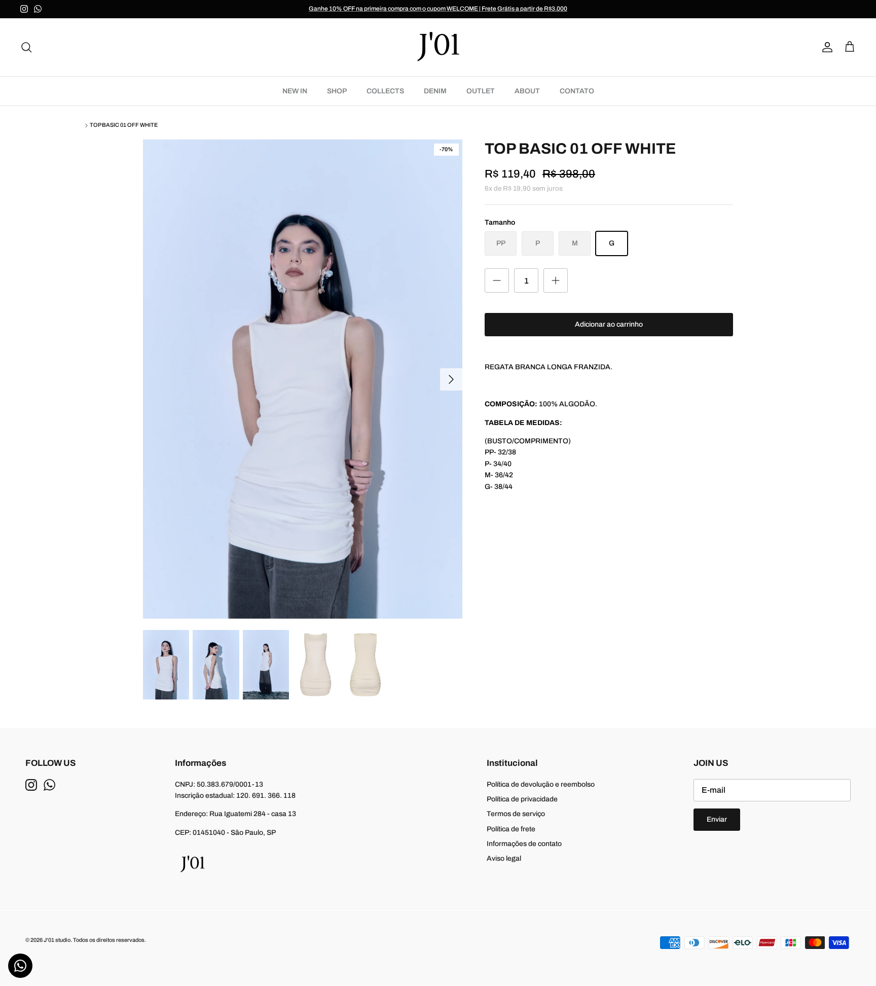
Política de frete (511, 829)
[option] (302, 379)
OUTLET (480, 91)
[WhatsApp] (38, 9)
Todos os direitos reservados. (109, 940)
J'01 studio (57, 940)
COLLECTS (385, 91)
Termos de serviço (516, 814)
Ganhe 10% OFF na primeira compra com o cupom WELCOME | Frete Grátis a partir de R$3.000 (438, 8)
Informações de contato (524, 844)
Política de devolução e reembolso (541, 784)
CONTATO (577, 91)
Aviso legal (504, 858)
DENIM (435, 91)
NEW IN (294, 91)
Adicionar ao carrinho (609, 324)
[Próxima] (451, 379)
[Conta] (825, 47)
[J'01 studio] (438, 47)
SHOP (337, 91)
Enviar (717, 819)
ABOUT (527, 91)
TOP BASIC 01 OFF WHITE (124, 125)
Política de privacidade (522, 799)
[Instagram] (24, 9)
